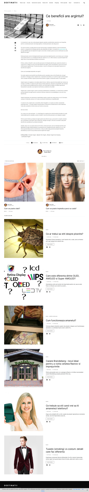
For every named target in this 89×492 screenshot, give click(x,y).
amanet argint (62, 49)
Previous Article (9, 161)
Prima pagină (7, 11)
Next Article (80, 161)
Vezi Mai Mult (76, 489)
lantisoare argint (25, 136)
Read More (50, 244)
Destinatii (11, 3)
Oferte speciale (53, 316)
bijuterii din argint (41, 135)
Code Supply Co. (17, 488)
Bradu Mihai (51, 24)
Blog (15, 11)
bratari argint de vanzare (53, 135)
